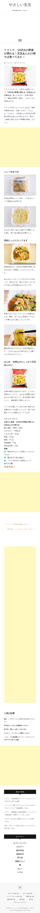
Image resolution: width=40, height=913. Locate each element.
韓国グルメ (20, 861)
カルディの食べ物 (13, 893)
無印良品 (20, 850)
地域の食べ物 (11, 899)
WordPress (27, 910)
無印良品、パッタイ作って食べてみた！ (21, 529)
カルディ (20, 847)
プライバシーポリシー (20, 902)
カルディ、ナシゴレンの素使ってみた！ (17, 733)
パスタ (20, 872)
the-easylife (9, 63)
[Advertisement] (20, 26)
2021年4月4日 (20, 63)
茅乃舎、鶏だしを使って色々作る (15, 729)
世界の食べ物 (30, 896)
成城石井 (20, 854)
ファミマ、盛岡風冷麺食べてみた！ (17, 524)
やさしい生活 (20, 5)
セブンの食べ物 (27, 893)
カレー (20, 869)
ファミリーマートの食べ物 (14, 896)
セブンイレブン (20, 843)
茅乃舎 (20, 858)
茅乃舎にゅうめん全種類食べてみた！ (16, 725)
